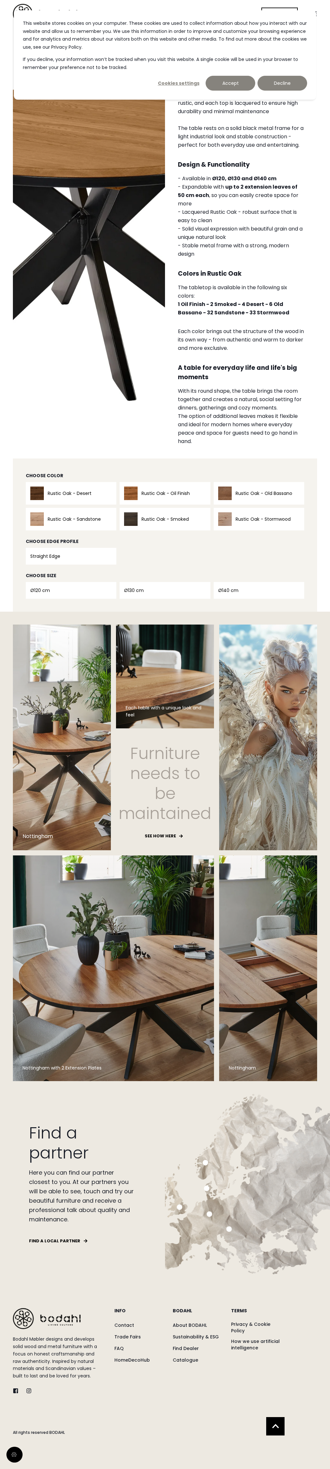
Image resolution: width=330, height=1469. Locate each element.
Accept (230, 83)
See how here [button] (160, 836)
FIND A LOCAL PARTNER (54, 1241)
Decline (282, 83)
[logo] (47, 1318)
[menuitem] (139, 1313)
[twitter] (17, 1391)
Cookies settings (178, 83)
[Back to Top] (275, 1426)
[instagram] (27, 1391)
